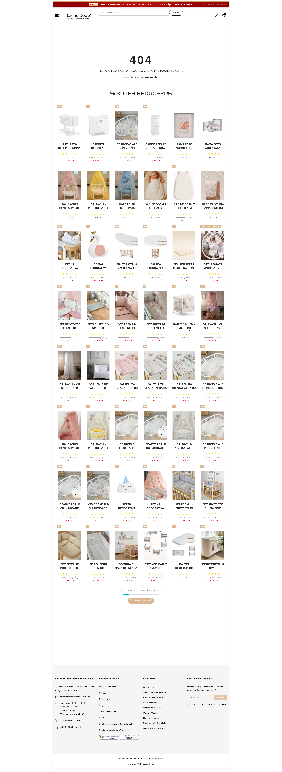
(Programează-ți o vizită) (72, 714)
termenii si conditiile (217, 704)
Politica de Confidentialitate (155, 723)
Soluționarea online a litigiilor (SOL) (115, 724)
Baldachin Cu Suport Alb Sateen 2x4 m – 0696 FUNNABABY (69, 390)
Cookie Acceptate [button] (151, 718)
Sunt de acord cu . (208, 704)
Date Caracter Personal (154, 728)
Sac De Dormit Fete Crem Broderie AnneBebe (184, 210)
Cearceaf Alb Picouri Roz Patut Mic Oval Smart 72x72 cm (212, 450)
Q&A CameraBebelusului (154, 692)
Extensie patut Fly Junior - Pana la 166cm (156, 568)
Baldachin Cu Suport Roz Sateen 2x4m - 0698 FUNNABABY (212, 330)
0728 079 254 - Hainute (71, 727)
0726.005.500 (158, 758)
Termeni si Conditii (107, 711)
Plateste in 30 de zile (152, 708)
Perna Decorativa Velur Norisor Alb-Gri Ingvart (69, 270)
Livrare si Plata (150, 702)
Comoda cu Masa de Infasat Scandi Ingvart (127, 568)
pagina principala (146, 77)
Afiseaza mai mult (141, 600)
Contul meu (148, 687)
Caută (176, 12)
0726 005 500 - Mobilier (71, 720)
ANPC (102, 717)
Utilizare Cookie (150, 713)
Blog (101, 705)
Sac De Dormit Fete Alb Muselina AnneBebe (155, 210)
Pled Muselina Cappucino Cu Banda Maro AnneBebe (213, 210)
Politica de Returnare (153, 697)
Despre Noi (104, 699)
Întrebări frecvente (107, 687)
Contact (102, 693)
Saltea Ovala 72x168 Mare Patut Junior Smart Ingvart (126, 270)
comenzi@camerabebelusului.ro (75, 696)
